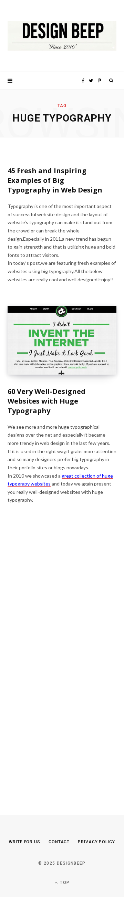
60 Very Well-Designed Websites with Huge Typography (46, 401)
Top (64, 882)
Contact (59, 841)
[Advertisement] (59, 664)
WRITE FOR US (24, 841)
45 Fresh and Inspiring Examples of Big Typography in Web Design (55, 180)
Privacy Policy (96, 841)
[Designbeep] (62, 36)
